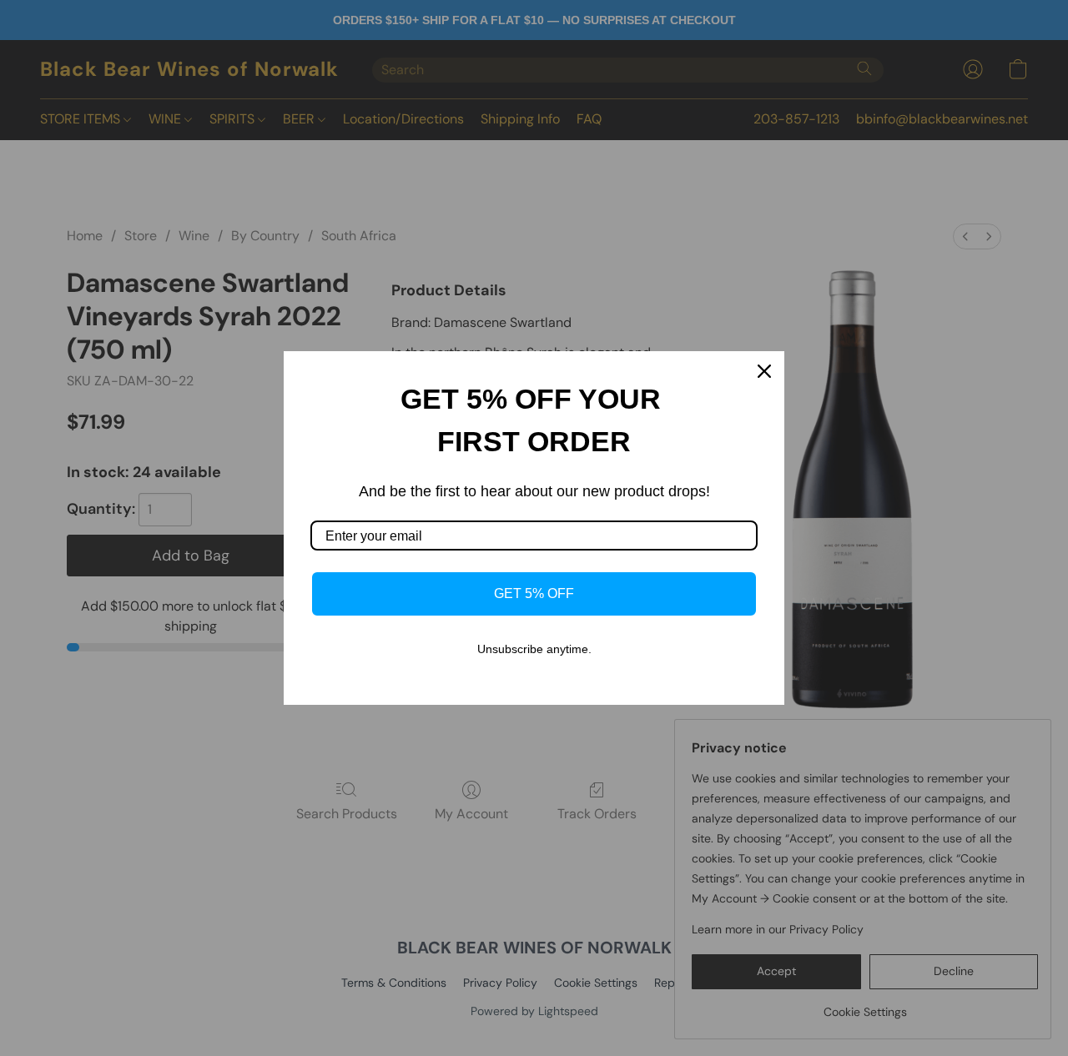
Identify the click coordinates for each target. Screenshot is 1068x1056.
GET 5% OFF (534, 593)
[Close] (764, 371)
